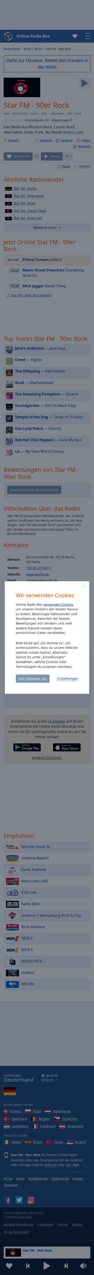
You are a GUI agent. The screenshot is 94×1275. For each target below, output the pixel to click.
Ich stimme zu (32, 678)
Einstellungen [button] (67, 678)
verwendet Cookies (58, 604)
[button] (84, 586)
